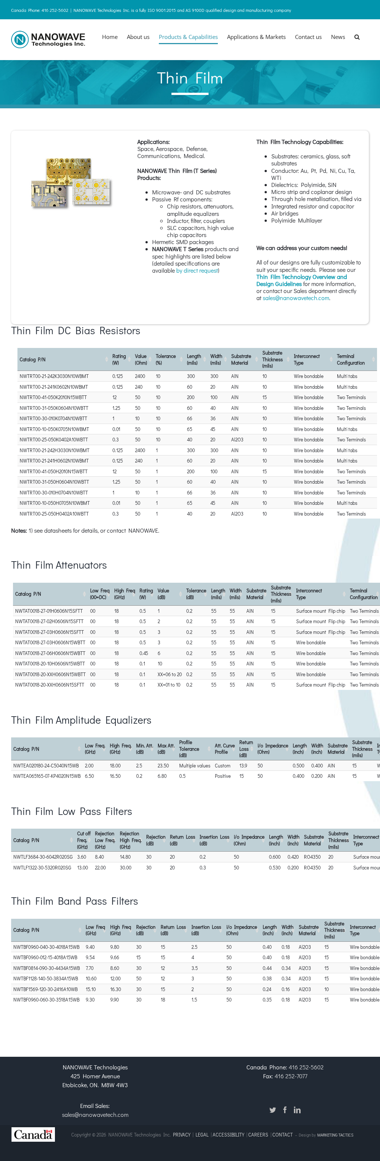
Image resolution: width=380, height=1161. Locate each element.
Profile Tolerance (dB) (189, 748)
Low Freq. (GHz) (95, 748)
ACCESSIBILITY (228, 1134)
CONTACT (283, 1134)
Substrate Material (241, 359)
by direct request (197, 270)
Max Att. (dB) (166, 748)
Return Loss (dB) (246, 748)
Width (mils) (216, 359)
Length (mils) (194, 359)
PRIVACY (181, 1134)
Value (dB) (163, 593)
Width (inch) (317, 748)
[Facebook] (285, 1109)
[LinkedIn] (297, 1109)
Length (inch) (300, 748)
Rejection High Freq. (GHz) (131, 839)
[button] (357, 36)
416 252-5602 (306, 1067)
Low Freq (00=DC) (99, 593)
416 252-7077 (291, 1076)
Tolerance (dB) (196, 593)
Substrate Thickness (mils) (272, 359)
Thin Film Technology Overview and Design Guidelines (301, 280)
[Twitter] (272, 1109)
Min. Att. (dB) (144, 748)
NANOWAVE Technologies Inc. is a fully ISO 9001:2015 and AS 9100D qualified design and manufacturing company (182, 10)
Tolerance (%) (166, 359)
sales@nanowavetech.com (296, 298)
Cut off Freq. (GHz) (84, 839)
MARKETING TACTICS (335, 1135)
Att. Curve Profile (225, 748)
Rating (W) (119, 359)
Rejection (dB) (156, 839)
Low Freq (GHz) (95, 930)
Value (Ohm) (141, 359)
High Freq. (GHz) (121, 748)
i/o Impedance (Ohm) (273, 748)
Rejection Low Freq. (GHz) (105, 839)
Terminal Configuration (351, 359)
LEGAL (202, 1134)
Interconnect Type (307, 359)
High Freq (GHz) (124, 593)
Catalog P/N (33, 359)
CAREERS (258, 1134)
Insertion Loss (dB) (214, 839)
